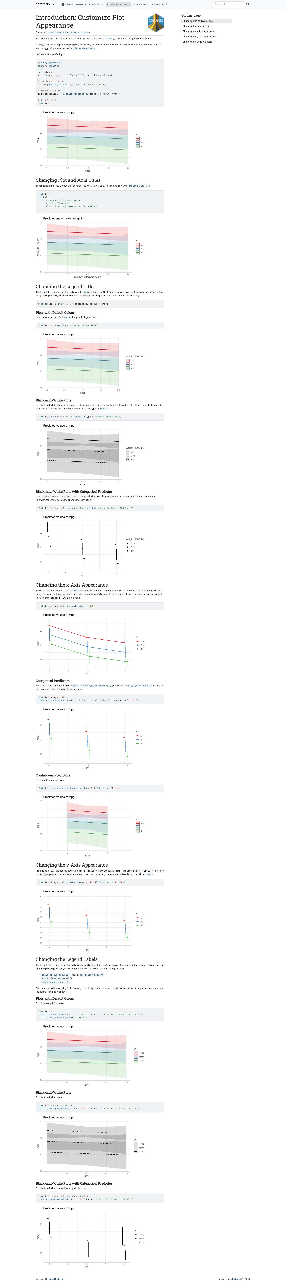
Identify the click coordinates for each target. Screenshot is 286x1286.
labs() (88, 292)
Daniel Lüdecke (56, 1279)
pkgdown (235, 1279)
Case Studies (139, 4)
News (70, 4)
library (42, 62)
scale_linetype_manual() (57, 978)
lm (46, 75)
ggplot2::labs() (138, 185)
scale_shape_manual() (55, 982)
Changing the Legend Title (196, 26)
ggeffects (43, 4)
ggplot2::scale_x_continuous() (90, 685)
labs (43, 197)
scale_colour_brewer (53, 1014)
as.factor (72, 75)
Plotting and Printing (117, 4)
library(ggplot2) (84, 48)
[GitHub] (247, 4)
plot (40, 103)
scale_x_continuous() (138, 685)
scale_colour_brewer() (91, 974)
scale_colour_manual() (56, 974)
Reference (81, 4)
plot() (111, 38)
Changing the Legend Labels (197, 41)
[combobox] (229, 4)
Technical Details (159, 4)
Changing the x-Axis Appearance (199, 31)
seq (81, 882)
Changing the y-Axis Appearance (199, 36)
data (40, 72)
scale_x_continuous (52, 700)
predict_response (57, 84)
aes (57, 303)
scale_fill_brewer (52, 1017)
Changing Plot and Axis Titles (198, 21)
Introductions (95, 4)
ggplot (42, 303)
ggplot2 (53, 65)
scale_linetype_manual (54, 1108)
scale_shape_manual (52, 1199)
